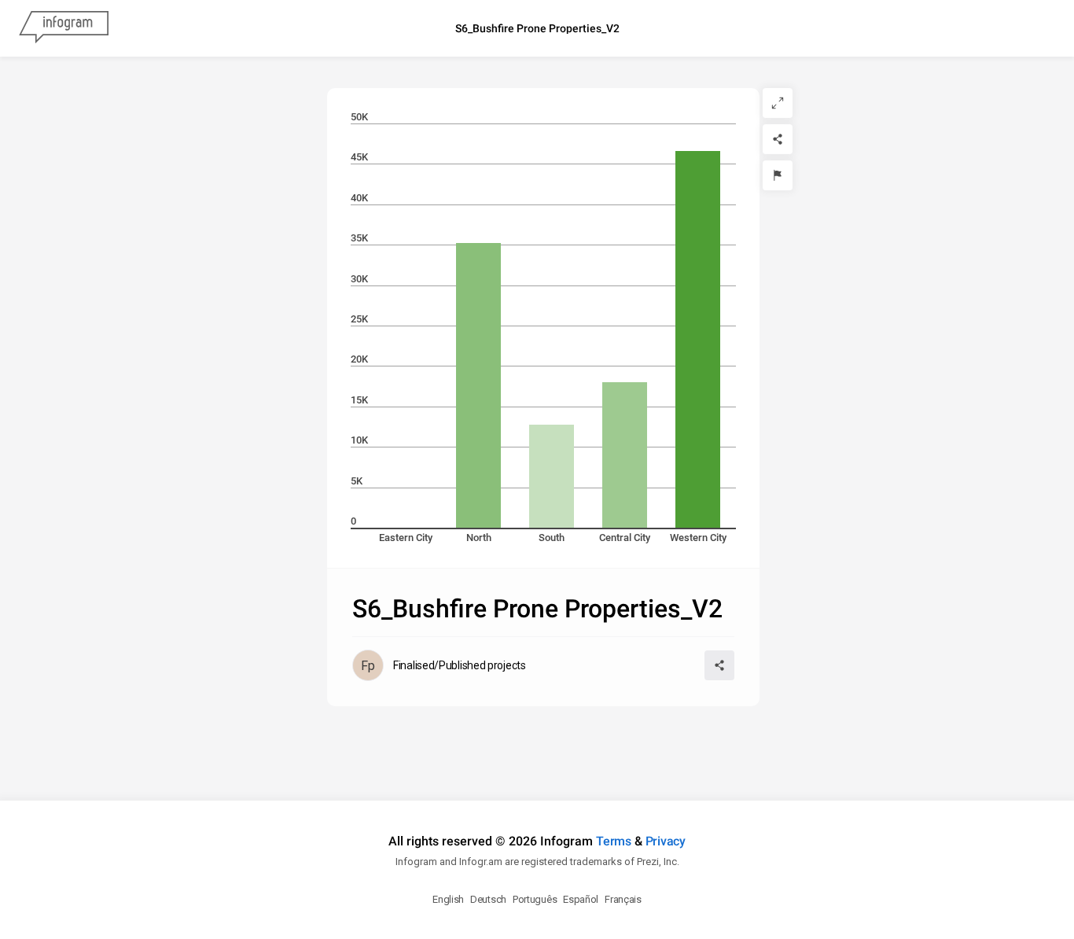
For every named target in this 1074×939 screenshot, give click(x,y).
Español (580, 899)
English (448, 899)
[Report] (778, 175)
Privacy (666, 841)
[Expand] (778, 103)
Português (535, 899)
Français (623, 899)
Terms (613, 841)
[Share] (778, 139)
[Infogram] (64, 28)
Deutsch (488, 899)
